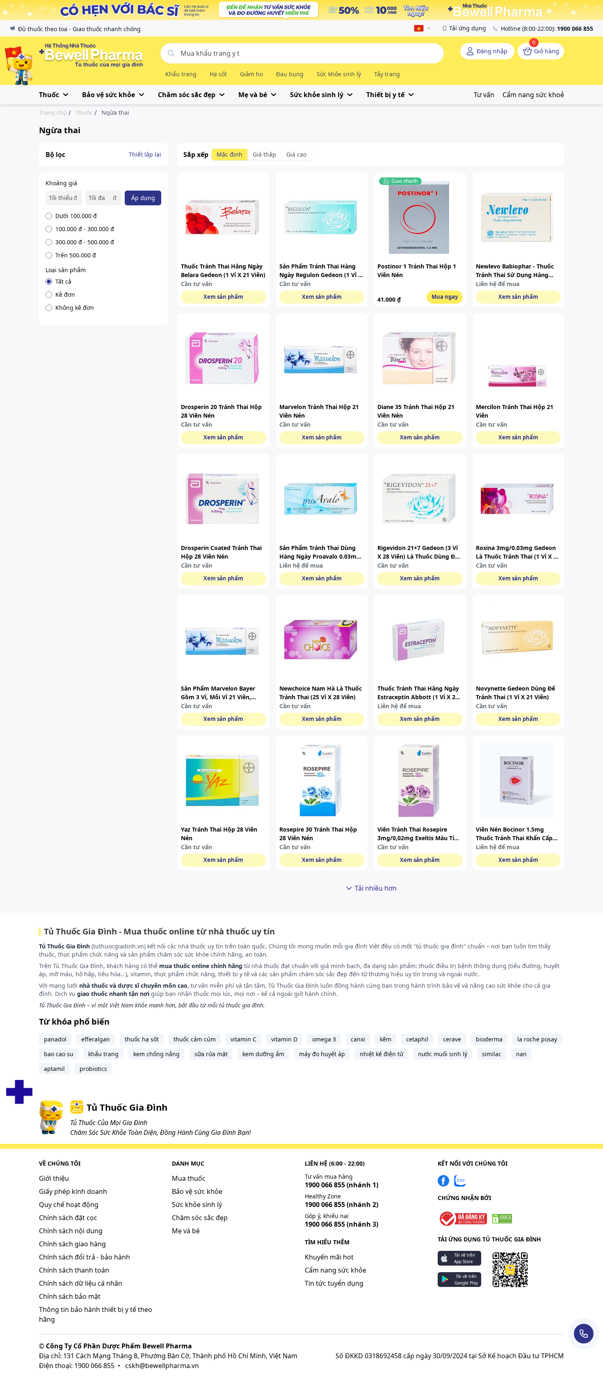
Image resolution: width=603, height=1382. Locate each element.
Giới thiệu (54, 1178)
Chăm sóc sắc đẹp (200, 1217)
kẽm (385, 1039)
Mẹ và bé (186, 1230)
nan (521, 1054)
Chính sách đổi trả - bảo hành (84, 1257)
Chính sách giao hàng (72, 1243)
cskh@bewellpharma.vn (162, 1365)
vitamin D (284, 1039)
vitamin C (243, 1039)
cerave (452, 1039)
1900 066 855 (341, 1184)
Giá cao (296, 154)
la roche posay (537, 1039)
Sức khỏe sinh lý (339, 74)
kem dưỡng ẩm (263, 1054)
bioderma (489, 1039)
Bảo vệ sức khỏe (197, 1191)
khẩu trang (103, 1054)
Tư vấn (484, 94)
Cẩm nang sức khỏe (335, 1270)
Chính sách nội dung (71, 1230)
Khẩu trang (180, 74)
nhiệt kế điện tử (381, 1054)
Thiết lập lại (145, 154)
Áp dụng (143, 198)
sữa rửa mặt (211, 1054)
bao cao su (58, 1054)
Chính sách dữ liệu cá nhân (80, 1283)
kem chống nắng (156, 1054)
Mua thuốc (189, 1178)
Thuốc (84, 112)
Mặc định (229, 154)
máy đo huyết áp (322, 1054)
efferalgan (95, 1039)
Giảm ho (251, 74)
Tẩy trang (387, 74)
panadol (55, 1039)
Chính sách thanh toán (74, 1270)
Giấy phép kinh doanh (73, 1191)
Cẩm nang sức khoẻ (533, 94)
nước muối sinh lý (442, 1054)
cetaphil (417, 1039)
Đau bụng (290, 74)
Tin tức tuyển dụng (334, 1283)
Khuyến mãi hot (329, 1257)
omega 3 (324, 1039)
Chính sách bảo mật (69, 1296)
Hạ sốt (218, 74)
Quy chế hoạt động (68, 1204)
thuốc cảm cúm (195, 1039)
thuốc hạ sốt (142, 1039)
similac (491, 1054)
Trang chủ (53, 112)
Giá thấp (264, 154)
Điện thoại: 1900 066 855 (76, 1365)
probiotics (93, 1069)
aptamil (54, 1069)
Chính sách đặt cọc (68, 1217)
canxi (358, 1039)
